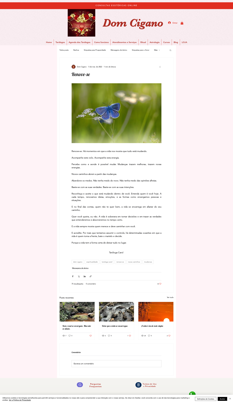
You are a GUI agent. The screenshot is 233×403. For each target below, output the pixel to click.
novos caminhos (134, 262)
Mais (156, 50)
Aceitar (222, 399)
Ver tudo (170, 297)
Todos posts (64, 50)
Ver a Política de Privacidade (20, 400)
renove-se (120, 262)
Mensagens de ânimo (119, 50)
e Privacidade (149, 386)
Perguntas (95, 384)
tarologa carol (107, 262)
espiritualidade (92, 262)
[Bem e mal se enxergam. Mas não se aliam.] (77, 312)
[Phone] (138, 385)
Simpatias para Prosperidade (95, 50)
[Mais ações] (159, 66)
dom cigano (77, 262)
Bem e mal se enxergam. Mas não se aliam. (76, 327)
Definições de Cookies (205, 399)
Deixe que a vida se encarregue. (115, 326)
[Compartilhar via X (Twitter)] (79, 276)
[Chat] (80, 384)
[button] (182, 22)
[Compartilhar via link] (90, 276)
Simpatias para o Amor (140, 50)
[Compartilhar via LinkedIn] (84, 276)
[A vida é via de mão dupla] (155, 312)
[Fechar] (230, 399)
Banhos (76, 50)
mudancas (148, 262)
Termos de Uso (150, 384)
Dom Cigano (133, 23)
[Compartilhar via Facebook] (73, 276)
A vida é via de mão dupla (152, 326)
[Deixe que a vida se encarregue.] (116, 312)
